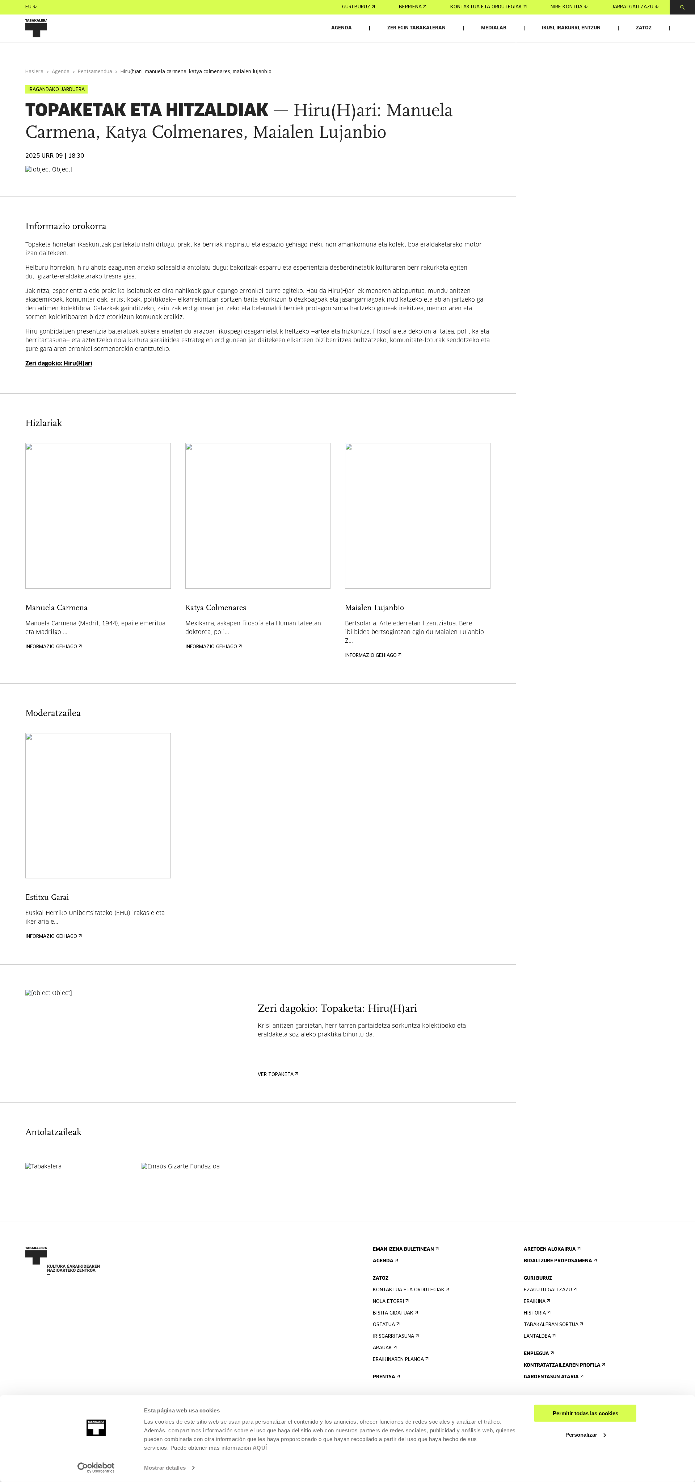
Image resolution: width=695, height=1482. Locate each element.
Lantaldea (537, 1336)
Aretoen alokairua (550, 1249)
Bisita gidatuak (393, 1313)
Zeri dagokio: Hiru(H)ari (58, 364)
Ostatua (384, 1324)
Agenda (341, 28)
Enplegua (536, 1353)
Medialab (493, 28)
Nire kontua (566, 7)
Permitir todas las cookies (585, 1413)
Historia (535, 1313)
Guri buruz (356, 7)
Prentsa (384, 1377)
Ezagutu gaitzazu (548, 1290)
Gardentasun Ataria (551, 1377)
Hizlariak (114, 52)
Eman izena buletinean (403, 1249)
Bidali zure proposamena (558, 1261)
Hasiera (34, 72)
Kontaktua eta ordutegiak (486, 7)
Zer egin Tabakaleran (416, 28)
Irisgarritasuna (393, 1336)
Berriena (410, 7)
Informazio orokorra (54, 52)
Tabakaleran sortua (551, 1324)
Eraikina (535, 1301)
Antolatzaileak (222, 52)
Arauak (382, 1348)
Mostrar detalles (165, 1468)
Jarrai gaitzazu (632, 7)
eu (28, 7)
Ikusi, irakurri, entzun (571, 28)
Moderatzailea (163, 52)
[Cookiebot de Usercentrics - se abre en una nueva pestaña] (96, 1467)
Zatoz (644, 28)
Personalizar (581, 1434)
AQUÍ (260, 1448)
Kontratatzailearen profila (562, 1365)
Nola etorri (388, 1301)
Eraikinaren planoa (398, 1359)
